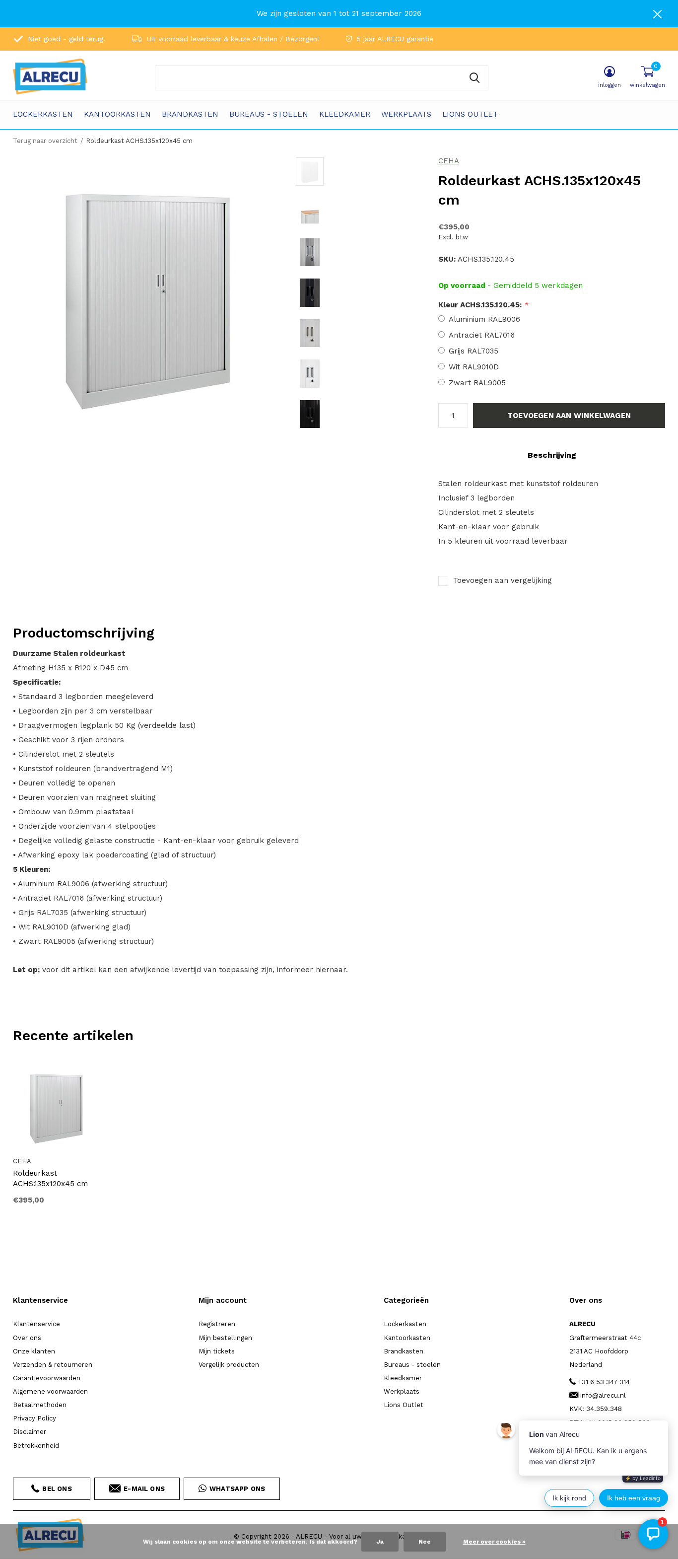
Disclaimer (29, 1431)
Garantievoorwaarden (46, 1378)
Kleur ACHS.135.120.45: (483, 304)
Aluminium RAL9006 (484, 319)
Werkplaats (406, 114)
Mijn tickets (217, 1351)
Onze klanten (34, 1351)
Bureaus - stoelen (268, 114)
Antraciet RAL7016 (482, 335)
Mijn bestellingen (225, 1338)
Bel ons (56, 1488)
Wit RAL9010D (474, 366)
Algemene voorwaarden (50, 1391)
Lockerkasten (43, 114)
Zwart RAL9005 (477, 382)
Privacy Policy (34, 1418)
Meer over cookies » (494, 1541)
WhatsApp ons (237, 1488)
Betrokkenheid (36, 1445)
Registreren (217, 1324)
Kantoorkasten (117, 114)
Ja (380, 1541)
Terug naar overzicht (45, 140)
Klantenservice (36, 1324)
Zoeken (474, 78)
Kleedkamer (344, 114)
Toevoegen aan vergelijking (502, 580)
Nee (424, 1541)
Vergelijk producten (229, 1364)
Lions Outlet (470, 114)
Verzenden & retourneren (52, 1364)
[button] (367, 171)
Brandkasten (190, 114)
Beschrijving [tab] (552, 455)
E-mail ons (144, 1488)
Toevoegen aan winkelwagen (569, 415)
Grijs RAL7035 (473, 351)
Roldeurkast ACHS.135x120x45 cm (50, 1178)
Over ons (27, 1338)
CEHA (448, 160)
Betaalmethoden (40, 1405)
